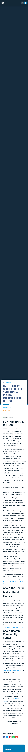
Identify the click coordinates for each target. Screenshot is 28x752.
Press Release (8, 410)
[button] (4, 737)
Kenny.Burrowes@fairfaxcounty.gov (13, 581)
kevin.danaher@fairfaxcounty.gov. (12, 485)
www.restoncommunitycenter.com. (13, 627)
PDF (14, 727)
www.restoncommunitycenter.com (12, 670)
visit (4, 584)
